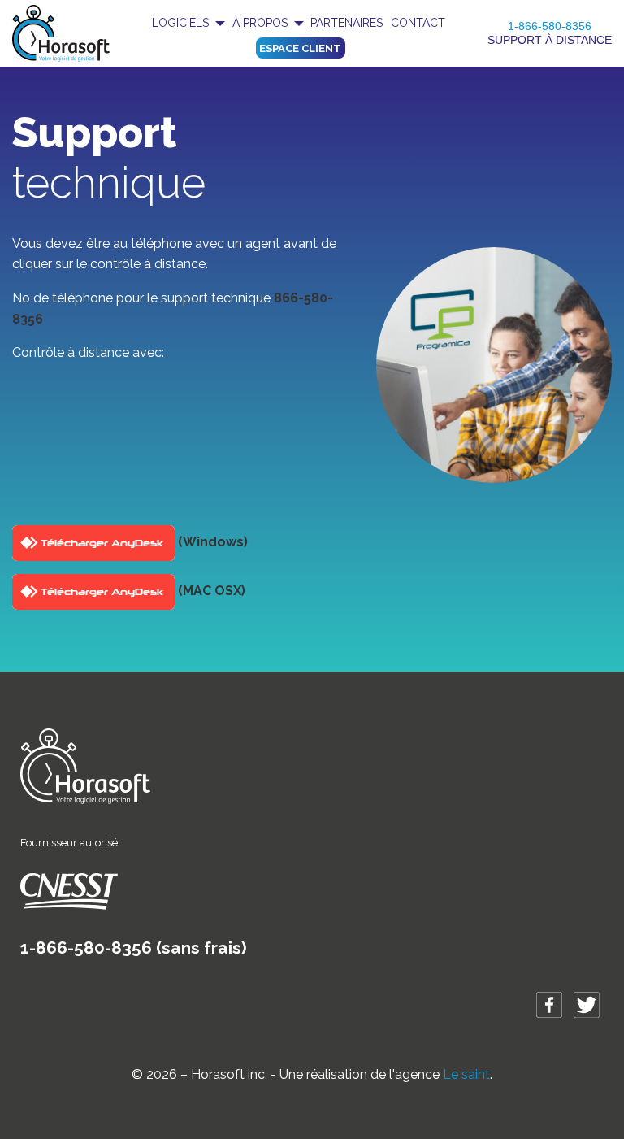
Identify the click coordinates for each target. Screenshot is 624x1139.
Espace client (300, 48)
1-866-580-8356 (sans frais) (133, 947)
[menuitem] (188, 22)
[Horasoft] (61, 32)
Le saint (466, 1074)
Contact (418, 22)
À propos (260, 22)
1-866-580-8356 (550, 26)
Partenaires (346, 22)
